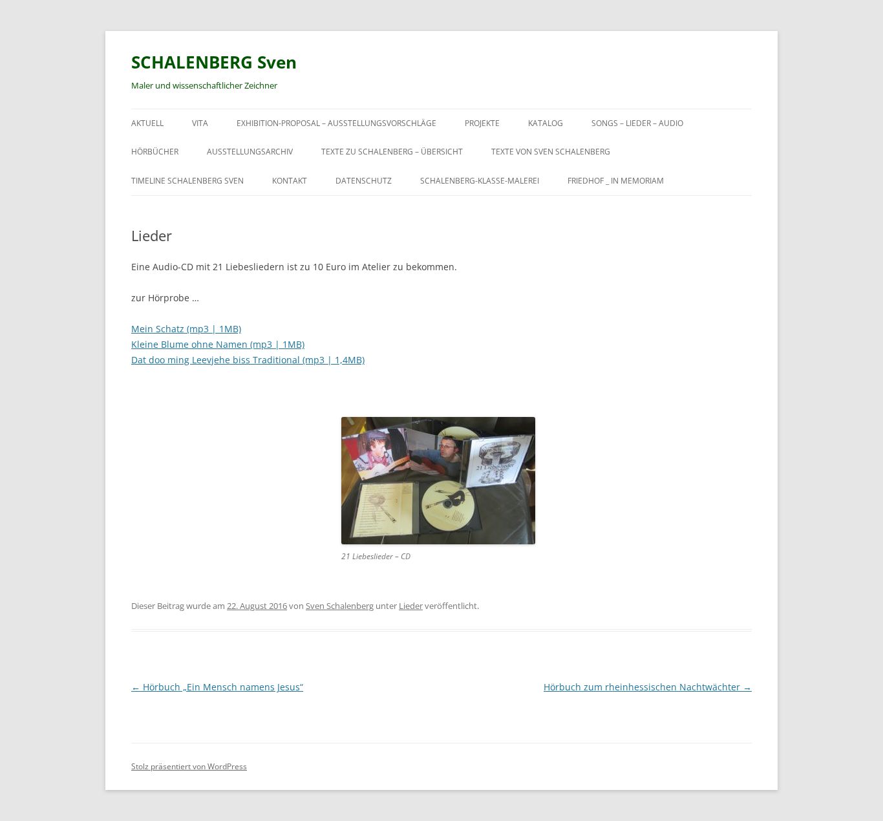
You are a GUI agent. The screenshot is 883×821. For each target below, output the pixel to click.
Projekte (482, 123)
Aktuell (147, 123)
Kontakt (289, 180)
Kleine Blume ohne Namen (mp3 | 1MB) (217, 344)
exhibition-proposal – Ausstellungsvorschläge (336, 123)
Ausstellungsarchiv (250, 151)
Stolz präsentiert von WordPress (189, 766)
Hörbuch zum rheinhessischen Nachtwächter (648, 687)
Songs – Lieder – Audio (637, 123)
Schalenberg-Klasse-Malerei (479, 180)
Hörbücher (154, 151)
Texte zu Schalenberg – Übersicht (392, 151)
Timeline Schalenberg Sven (187, 180)
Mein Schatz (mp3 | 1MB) (186, 329)
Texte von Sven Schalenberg (550, 151)
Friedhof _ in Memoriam (616, 180)
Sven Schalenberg (340, 606)
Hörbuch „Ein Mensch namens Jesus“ (217, 687)
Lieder (411, 606)
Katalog (545, 123)
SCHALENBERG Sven (214, 62)
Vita (200, 123)
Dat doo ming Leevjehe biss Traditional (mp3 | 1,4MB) (248, 360)
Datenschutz (363, 180)
